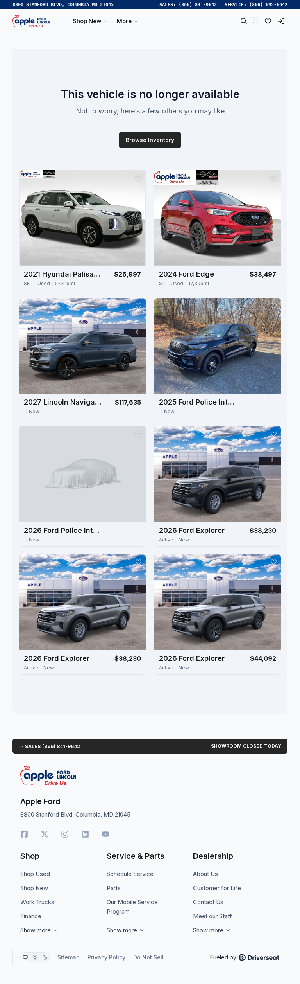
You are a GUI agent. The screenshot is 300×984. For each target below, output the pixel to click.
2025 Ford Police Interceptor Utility (198, 402)
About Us (205, 874)
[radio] (25, 957)
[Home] (31, 21)
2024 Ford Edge (186, 274)
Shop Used (35, 874)
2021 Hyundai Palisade (63, 274)
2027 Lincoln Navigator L (63, 402)
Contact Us (208, 902)
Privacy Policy (106, 957)
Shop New (34, 888)
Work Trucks (37, 902)
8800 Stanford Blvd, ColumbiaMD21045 (63, 4)
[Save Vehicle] (138, 177)
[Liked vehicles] (268, 21)
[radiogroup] (35, 957)
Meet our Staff (212, 916)
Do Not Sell (148, 957)
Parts (114, 888)
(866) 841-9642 (198, 4)
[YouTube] (105, 834)
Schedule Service (130, 874)
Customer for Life (217, 888)
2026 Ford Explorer (192, 530)
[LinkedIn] (85, 834)
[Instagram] (65, 834)
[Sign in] (281, 21)
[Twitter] (44, 834)
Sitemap (68, 957)
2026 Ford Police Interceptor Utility (63, 530)
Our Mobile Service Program (132, 906)
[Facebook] (24, 834)
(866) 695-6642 (268, 4)
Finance (30, 916)
